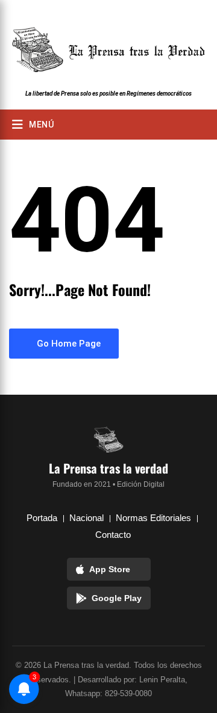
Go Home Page (67, 343)
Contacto (113, 534)
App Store (109, 569)
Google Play (117, 598)
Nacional (86, 517)
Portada (42, 517)
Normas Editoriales (153, 517)
